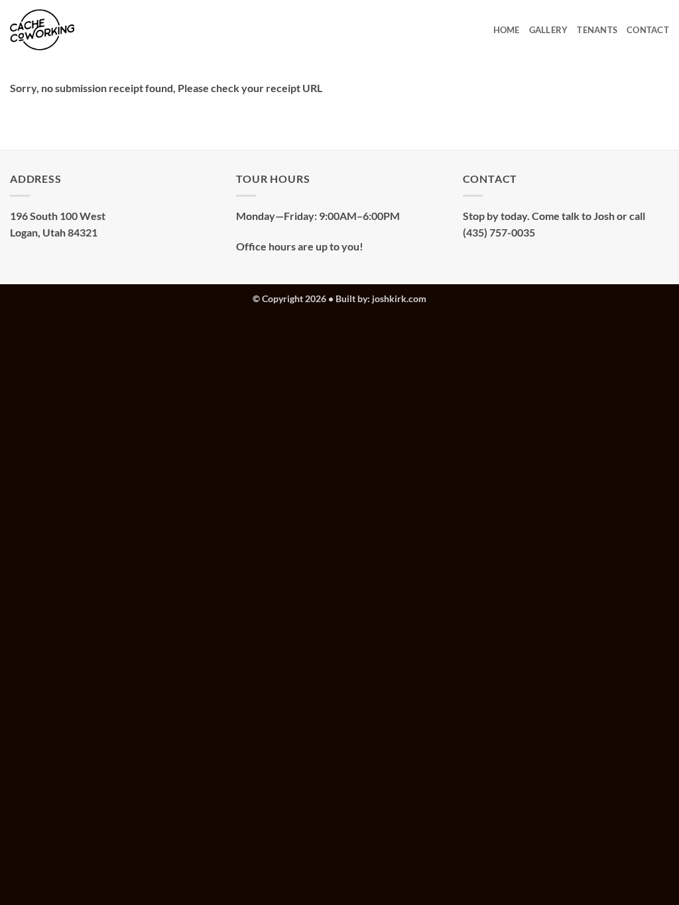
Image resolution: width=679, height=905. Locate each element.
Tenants (597, 30)
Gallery (548, 30)
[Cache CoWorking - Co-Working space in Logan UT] (53, 30)
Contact (648, 30)
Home (506, 30)
